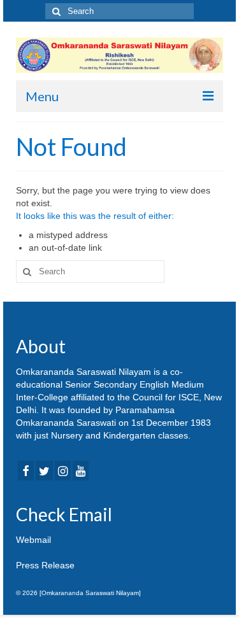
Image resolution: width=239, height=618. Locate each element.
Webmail (33, 540)
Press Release (45, 565)
